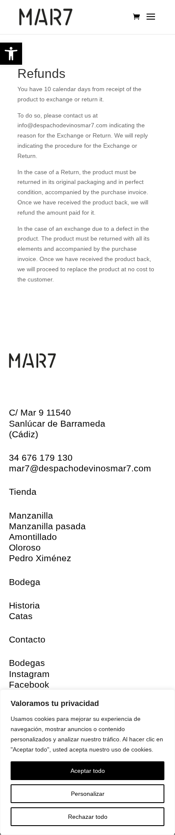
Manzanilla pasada (47, 526)
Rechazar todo (87, 816)
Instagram (29, 674)
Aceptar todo (88, 770)
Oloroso (25, 547)
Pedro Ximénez (40, 558)
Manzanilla (31, 515)
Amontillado (33, 537)
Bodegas (27, 663)
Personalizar (87, 793)
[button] (11, 54)
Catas (21, 616)
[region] (87, 762)
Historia (24, 605)
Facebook (29, 684)
